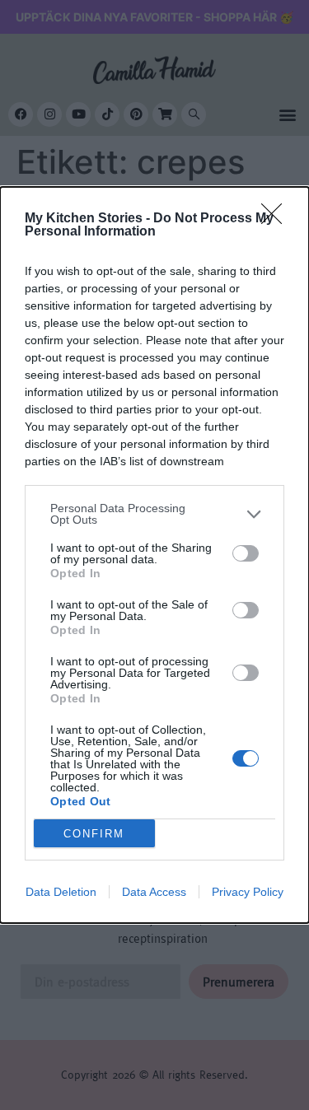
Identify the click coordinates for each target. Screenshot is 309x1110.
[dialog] (154, 555)
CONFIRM (93, 834)
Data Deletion (61, 891)
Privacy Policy (247, 891)
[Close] (277, 219)
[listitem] (154, 513)
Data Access (154, 891)
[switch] (245, 553)
